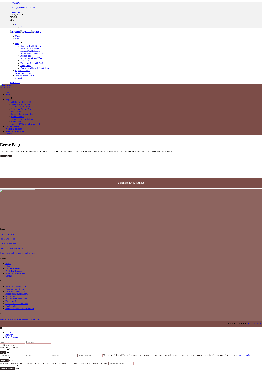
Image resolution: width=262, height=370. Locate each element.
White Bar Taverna (13, 271)
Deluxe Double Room (15, 291)
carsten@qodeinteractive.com (22, 7)
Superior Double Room (15, 286)
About (8, 266)
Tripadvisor (34, 319)
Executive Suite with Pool (16, 303)
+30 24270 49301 (7, 234)
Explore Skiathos (12, 268)
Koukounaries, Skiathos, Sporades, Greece (18, 253)
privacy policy (245, 355)
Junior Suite (10, 296)
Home (8, 263)
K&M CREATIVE (255, 323)
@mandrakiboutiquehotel (131, 182)
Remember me (9, 345)
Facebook (4, 319)
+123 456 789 (16, 3)
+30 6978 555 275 (8, 243)
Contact (8, 276)
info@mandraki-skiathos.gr (11, 248)
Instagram (15, 319)
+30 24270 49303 (7, 239)
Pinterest (24, 319)
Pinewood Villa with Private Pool (19, 308)
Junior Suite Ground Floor (16, 299)
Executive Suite (12, 301)
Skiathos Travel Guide (15, 273)
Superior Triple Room (14, 289)
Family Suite (10, 306)
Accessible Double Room (16, 294)
